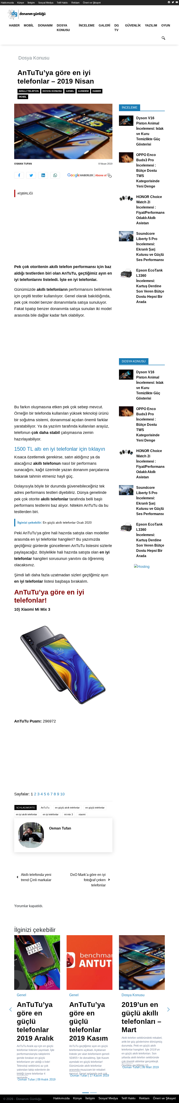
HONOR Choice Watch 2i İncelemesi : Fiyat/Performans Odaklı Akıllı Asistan (150, 210)
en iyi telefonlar (51, 814)
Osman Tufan (23, 163)
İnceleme (87, 25)
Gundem (83, 91)
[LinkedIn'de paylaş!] (43, 175)
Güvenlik (133, 25)
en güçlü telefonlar (95, 807)
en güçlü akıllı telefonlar (67, 807)
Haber (14, 25)
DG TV (116, 28)
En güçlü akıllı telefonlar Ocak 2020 (54, 522)
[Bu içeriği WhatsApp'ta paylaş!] (55, 175)
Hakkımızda (7, 2)
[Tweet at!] (31, 175)
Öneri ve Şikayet (92, 2)
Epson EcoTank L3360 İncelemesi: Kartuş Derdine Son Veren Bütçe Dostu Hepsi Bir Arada (150, 286)
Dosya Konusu (63, 28)
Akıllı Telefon (29, 91)
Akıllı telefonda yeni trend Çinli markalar (36, 877)
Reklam (75, 2)
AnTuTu (45, 807)
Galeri (104, 25)
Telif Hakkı (62, 2)
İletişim (31, 2)
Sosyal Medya (45, 2)
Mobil (29, 25)
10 (62, 794)
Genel (70, 91)
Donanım (45, 25)
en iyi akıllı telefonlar (26, 814)
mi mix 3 (68, 814)
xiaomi (82, 814)
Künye (20, 2)
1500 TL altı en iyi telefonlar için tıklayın (59, 449)
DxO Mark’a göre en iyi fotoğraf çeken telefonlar (88, 880)
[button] (10, 1009)
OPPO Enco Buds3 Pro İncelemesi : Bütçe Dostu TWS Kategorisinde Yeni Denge (148, 170)
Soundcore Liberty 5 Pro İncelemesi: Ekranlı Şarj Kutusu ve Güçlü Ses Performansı (150, 247)
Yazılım (151, 25)
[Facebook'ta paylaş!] (19, 175)
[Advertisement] (63, 231)
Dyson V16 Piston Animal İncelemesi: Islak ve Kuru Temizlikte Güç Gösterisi (150, 131)
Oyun (165, 25)
